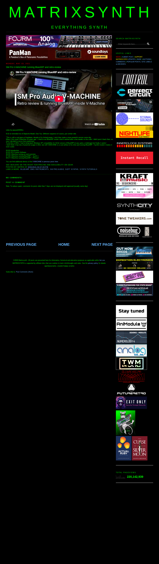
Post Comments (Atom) (24, 272)
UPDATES (132, 59)
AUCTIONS (147, 59)
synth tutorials (88, 169)
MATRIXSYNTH (80, 12)
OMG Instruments (39, 169)
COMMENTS (120, 62)
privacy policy (93, 263)
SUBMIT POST (127, 57)
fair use (102, 260)
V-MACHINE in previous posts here (45, 162)
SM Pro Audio (57, 169)
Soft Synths (71, 169)
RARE (139, 59)
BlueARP (24, 169)
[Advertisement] (134, 524)
